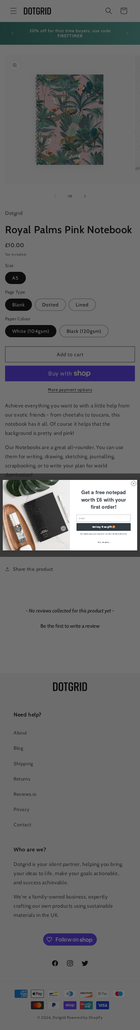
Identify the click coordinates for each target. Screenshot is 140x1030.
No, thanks (103, 542)
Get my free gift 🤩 (104, 526)
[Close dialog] (133, 483)
